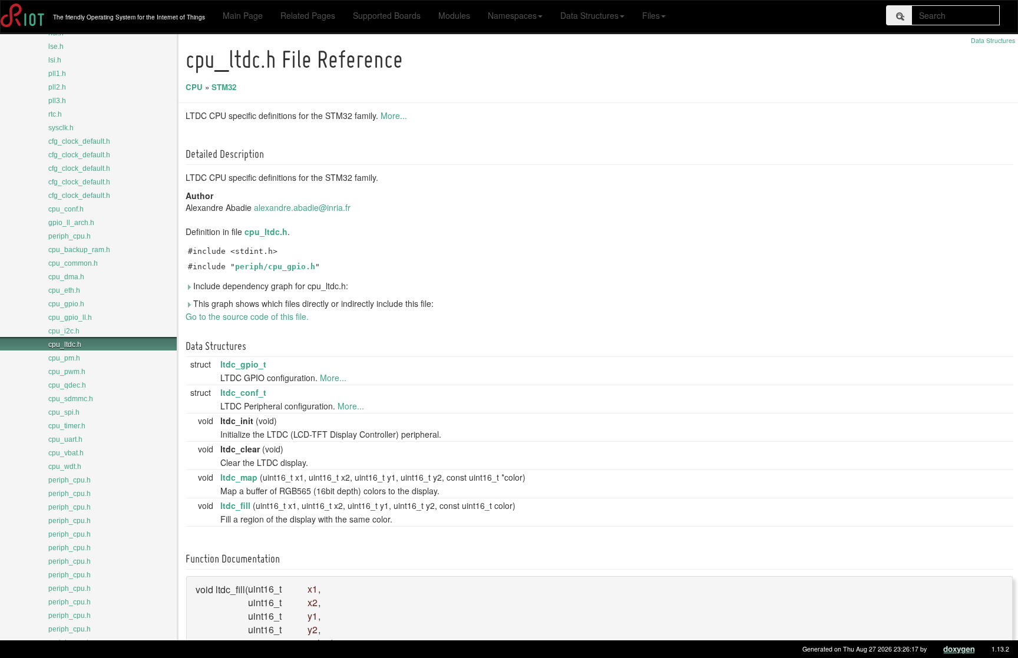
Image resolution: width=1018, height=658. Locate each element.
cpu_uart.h (65, 439)
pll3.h (57, 101)
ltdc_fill (235, 505)
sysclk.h (61, 128)
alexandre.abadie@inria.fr (302, 207)
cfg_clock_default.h (79, 141)
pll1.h (57, 74)
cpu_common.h (73, 263)
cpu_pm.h (64, 358)
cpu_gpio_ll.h (70, 317)
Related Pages (307, 15)
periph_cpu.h (69, 236)
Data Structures (589, 15)
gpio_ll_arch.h (71, 223)
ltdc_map (238, 477)
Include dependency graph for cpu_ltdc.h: (269, 286)
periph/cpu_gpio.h (275, 266)
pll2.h (57, 87)
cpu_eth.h (64, 290)
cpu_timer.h (66, 426)
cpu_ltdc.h (64, 344)
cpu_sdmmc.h (70, 399)
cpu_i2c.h (64, 331)
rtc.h (55, 114)
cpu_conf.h (66, 209)
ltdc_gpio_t (243, 364)
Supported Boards (387, 15)
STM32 (223, 86)
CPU (194, 86)
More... (394, 115)
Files (651, 15)
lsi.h (54, 60)
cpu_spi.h (64, 412)
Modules (454, 15)
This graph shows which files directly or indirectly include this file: (312, 303)
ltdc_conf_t (243, 392)
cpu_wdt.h (64, 466)
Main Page (243, 15)
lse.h (56, 46)
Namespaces (512, 15)
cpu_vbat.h (66, 453)
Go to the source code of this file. (247, 316)
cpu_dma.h (66, 277)
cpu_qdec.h (67, 385)
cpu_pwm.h (66, 372)
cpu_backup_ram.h (79, 250)
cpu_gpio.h (66, 304)
